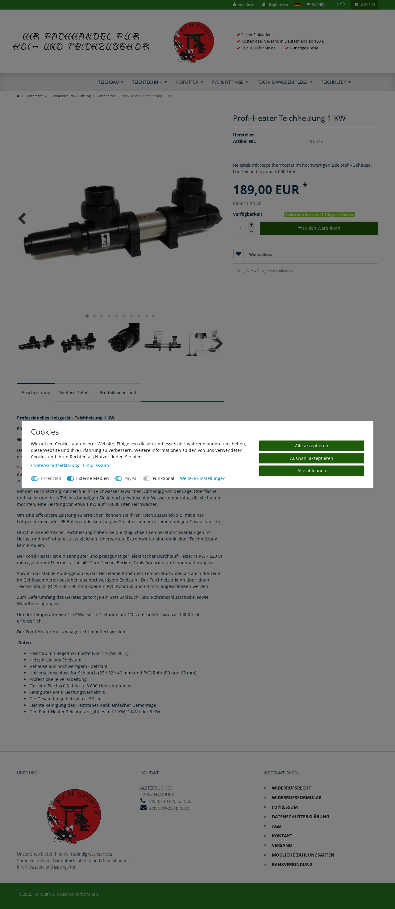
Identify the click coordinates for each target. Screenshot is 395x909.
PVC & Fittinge (227, 82)
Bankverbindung (292, 864)
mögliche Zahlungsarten (302, 855)
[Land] (297, 5)
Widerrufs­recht (291, 788)
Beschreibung (36, 392)
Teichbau (108, 82)
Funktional (163, 478)
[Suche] (318, 5)
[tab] (36, 392)
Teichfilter (333, 82)
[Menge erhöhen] (251, 225)
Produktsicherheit (118, 392)
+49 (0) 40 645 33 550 (169, 801)
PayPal (131, 478)
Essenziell (51, 478)
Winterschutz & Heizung (71, 96)
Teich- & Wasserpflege (282, 82)
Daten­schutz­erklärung (300, 816)
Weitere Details (75, 392)
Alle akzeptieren (311, 445)
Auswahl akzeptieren (311, 458)
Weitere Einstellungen (203, 478)
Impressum (284, 807)
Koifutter (187, 82)
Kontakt (281, 836)
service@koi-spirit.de (169, 808)
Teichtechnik (147, 82)
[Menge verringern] (251, 231)
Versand (281, 845)
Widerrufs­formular (296, 797)
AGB (276, 826)
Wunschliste (260, 254)
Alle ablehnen (311, 470)
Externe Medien (92, 478)
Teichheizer (105, 96)
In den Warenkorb (321, 228)
